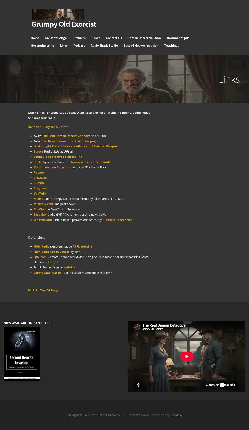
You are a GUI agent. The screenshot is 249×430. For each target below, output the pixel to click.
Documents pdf (178, 38)
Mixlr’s (38, 204)
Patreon (40, 172)
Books (96, 38)
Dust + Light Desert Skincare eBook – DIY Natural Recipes (75, 146)
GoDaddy (176, 415)
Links (64, 46)
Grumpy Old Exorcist (64, 24)
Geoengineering (42, 46)
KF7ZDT (53, 262)
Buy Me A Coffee (56, 127)
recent (49, 204)
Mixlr (37, 199)
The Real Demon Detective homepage (70, 141)
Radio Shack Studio (104, 46)
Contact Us (114, 38)
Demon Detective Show (144, 38)
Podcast (79, 46)
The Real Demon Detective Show (66, 136)
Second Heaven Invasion (141, 46)
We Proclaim (43, 220)
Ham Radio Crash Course (52, 252)
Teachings (171, 46)
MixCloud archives (119, 220)
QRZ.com (40, 257)
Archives (79, 38)
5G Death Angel (56, 38)
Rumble (39, 183)
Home (35, 38)
